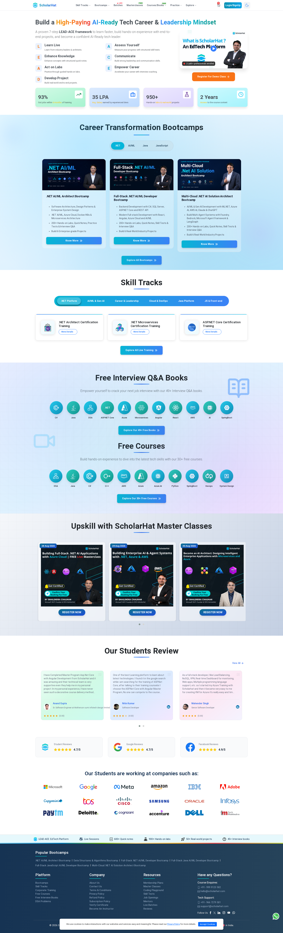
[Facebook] (211, 912)
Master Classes (151, 886)
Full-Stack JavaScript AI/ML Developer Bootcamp (62, 865)
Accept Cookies (207, 924)
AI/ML (131, 145)
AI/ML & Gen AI (95, 301)
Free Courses (42, 893)
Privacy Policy (96, 893)
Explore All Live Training (139, 350)
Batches (118, 5)
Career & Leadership (127, 301)
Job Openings (150, 897)
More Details (67, 332)
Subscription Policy (99, 901)
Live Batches (150, 904)
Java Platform (186, 301)
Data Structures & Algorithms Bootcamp (96, 860)
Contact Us (95, 886)
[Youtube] (229, 912)
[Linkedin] (220, 912)
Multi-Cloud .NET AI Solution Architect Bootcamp (119, 865)
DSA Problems (43, 901)
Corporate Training (45, 890)
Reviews (147, 908)
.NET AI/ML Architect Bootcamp (53, 860)
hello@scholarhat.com (212, 891)
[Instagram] (225, 912)
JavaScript (162, 145)
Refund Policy (96, 897)
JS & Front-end (213, 301)
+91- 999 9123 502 (210, 887)
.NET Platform (69, 301)
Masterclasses (135, 5)
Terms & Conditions (100, 890)
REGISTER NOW (70, 612)
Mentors (148, 901)
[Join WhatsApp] (234, 912)
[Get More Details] (82, 174)
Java (145, 145)
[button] (140, 624)
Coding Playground (153, 890)
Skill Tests (149, 893)
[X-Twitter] (215, 912)
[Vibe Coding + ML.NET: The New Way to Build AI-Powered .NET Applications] (212, 576)
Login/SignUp (233, 5)
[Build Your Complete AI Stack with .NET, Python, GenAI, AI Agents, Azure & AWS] (71, 576)
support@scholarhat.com (214, 906)
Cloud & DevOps (158, 301)
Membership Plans (153, 882)
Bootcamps (41, 882)
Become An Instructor (101, 908)
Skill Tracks (41, 886)
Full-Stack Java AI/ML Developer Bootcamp (195, 860)
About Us (94, 882)
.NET (117, 145)
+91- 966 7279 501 (210, 902)
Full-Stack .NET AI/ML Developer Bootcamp (144, 860)
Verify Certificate (98, 904)
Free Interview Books (46, 897)
